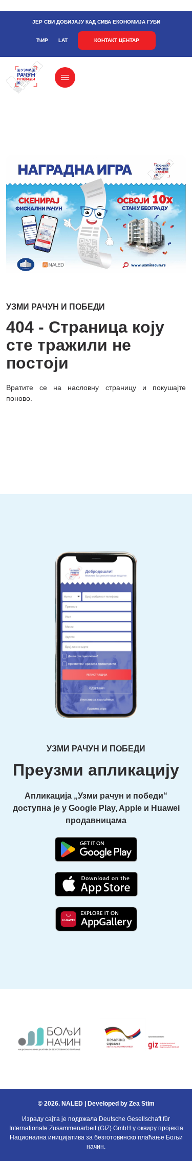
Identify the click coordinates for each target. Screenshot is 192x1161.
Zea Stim (142, 1103)
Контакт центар (116, 40)
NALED (72, 1103)
